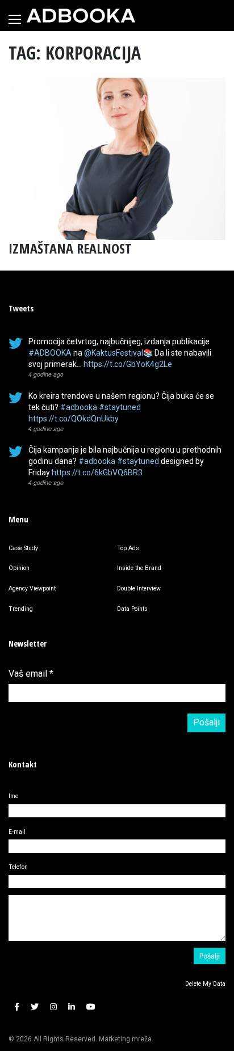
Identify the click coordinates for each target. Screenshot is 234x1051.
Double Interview (139, 588)
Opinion (19, 568)
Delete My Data (205, 983)
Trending (21, 609)
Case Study (23, 548)
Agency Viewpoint (32, 588)
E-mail (17, 831)
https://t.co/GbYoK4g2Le (127, 364)
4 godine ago (46, 374)
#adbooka (78, 407)
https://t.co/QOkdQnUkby (73, 418)
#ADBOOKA (50, 352)
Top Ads (128, 548)
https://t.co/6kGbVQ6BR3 (97, 472)
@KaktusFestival (113, 352)
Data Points (132, 609)
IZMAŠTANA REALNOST (70, 248)
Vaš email (31, 673)
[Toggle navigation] (15, 19)
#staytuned (120, 407)
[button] (17, 1007)
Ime (13, 796)
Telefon (18, 867)
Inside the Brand (139, 568)
